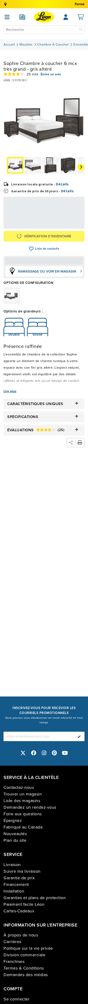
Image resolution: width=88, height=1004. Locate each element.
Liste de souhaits (31, 248)
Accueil (9, 44)
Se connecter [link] (17, 999)
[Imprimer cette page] (79, 442)
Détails (62, 184)
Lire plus (10, 391)
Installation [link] (14, 891)
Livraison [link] (12, 865)
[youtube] (65, 752)
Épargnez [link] (13, 820)
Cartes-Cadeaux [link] (19, 911)
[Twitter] (23, 752)
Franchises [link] (14, 961)
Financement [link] (16, 884)
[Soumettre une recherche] (81, 29)
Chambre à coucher (53, 44)
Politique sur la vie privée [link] (28, 948)
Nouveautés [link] (15, 834)
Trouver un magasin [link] (23, 794)
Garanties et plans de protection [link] (35, 898)
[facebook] (33, 752)
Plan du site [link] (15, 840)
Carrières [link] (12, 942)
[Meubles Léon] (44, 17)
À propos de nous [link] (21, 935)
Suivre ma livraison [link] (22, 871)
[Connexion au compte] (65, 17)
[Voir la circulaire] (22, 17)
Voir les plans (68, 220)
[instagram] (44, 752)
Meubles (26, 44)
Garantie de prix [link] (19, 878)
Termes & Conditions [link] (24, 968)
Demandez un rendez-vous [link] (30, 807)
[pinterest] (54, 752)
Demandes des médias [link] (26, 975)
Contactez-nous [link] (19, 787)
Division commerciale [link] (24, 955)
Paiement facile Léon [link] (24, 904)
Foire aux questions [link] (23, 814)
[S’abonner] (79, 736)
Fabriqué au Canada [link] (23, 827)
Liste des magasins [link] (22, 801)
